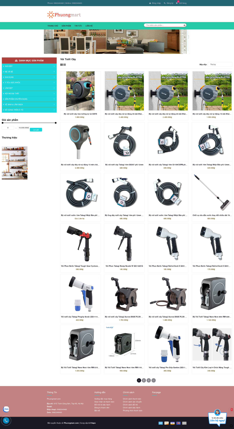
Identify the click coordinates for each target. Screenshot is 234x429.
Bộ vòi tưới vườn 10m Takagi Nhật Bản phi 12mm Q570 (172, 215)
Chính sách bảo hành (131, 407)
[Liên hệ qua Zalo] (6, 409)
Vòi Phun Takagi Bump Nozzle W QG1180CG (124, 266)
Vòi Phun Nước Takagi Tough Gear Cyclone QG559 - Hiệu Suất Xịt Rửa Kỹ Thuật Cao (97, 266)
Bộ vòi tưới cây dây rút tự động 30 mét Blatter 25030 (127, 114)
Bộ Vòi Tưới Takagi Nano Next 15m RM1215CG (80, 367)
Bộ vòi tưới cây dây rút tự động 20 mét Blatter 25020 (171, 114)
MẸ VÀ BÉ (9, 71)
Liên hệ (89, 26)
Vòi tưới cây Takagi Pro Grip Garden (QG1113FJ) (169, 367)
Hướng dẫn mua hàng (103, 399)
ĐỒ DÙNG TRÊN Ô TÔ (14, 110)
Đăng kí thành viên (102, 407)
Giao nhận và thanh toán (104, 401)
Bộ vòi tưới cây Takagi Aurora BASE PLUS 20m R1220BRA (173, 316)
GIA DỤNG (9, 77)
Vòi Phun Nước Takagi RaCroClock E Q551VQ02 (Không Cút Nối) (176, 266)
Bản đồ (97, 410)
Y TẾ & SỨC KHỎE (12, 82)
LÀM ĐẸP (9, 88)
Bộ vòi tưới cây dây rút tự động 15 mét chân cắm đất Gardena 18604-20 (91, 164)
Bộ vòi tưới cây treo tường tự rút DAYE (80, 114)
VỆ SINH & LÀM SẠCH (14, 104)
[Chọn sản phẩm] (77, 89)
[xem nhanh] (83, 89)
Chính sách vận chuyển (132, 401)
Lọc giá (36, 129)
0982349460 (59, 3)
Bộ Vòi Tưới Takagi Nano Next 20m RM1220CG (212, 316)
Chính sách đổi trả (130, 404)
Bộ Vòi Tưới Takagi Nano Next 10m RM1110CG (124, 367)
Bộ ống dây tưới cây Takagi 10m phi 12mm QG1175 (126, 215)
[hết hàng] (121, 89)
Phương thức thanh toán (132, 410)
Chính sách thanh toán (132, 399)
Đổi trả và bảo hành (102, 404)
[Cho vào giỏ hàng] (209, 89)
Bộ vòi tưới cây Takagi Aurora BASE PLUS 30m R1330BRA (129, 316)
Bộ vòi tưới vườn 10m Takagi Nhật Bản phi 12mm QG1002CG (87, 215)
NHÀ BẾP (8, 66)
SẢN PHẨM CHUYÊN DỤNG (16, 99)
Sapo (93, 423)
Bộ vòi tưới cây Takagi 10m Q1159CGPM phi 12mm (170, 164)
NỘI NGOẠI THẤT (12, 93)
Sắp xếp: (203, 64)
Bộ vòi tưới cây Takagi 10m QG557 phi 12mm (124, 164)
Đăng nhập (156, 3)
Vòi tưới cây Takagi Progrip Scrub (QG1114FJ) (80, 316)
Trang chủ (53, 26)
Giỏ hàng (182, 3)
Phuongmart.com (71, 423)
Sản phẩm (66, 26)
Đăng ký (170, 3)
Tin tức (78, 26)
